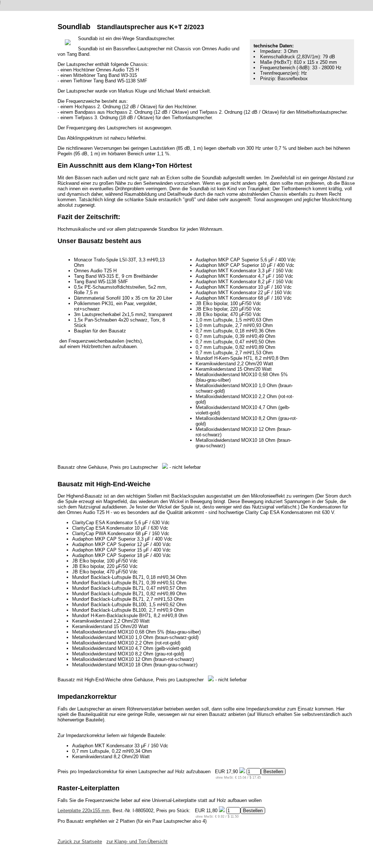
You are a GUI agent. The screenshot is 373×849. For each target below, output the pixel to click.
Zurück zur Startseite (80, 841)
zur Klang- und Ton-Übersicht (137, 841)
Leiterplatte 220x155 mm (84, 810)
